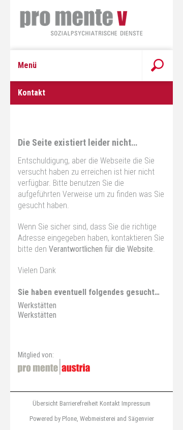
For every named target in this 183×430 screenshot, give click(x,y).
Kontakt (110, 403)
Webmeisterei (97, 418)
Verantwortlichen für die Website (101, 249)
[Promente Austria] (54, 367)
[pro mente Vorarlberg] (91, 25)
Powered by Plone (53, 418)
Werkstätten (37, 305)
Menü (27, 65)
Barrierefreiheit (78, 403)
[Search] (157, 65)
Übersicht (45, 403)
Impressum (135, 403)
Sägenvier (141, 418)
